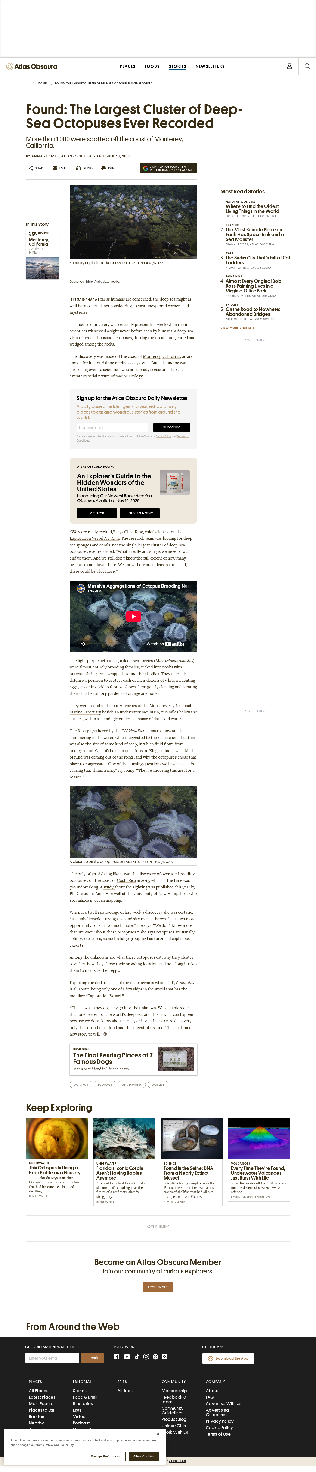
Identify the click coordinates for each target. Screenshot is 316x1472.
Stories (42, 83)
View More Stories (236, 327)
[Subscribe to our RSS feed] (164, 1357)
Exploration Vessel (94, 539)
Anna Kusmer (45, 156)
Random (37, 1416)
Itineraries (83, 1403)
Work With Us (175, 1432)
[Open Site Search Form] (307, 66)
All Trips (125, 1390)
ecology (105, 1084)
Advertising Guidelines (217, 1412)
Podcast (81, 1423)
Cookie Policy (219, 1427)
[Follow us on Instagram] (146, 1357)
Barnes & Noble (140, 513)
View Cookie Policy (60, 1445)
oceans (158, 1084)
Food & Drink (85, 1397)
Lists (77, 1410)
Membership (174, 1390)
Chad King (133, 532)
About (212, 1390)
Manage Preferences (105, 1456)
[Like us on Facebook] (116, 1357)
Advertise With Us (224, 1403)
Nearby (36, 1423)
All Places (39, 1390)
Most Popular (42, 1403)
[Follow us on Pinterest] (155, 1357)
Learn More (158, 1287)
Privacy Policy (163, 436)
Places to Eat (41, 1410)
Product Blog (174, 1419)
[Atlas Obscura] (32, 67)
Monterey (152, 357)
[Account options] (289, 66)
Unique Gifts (174, 1426)
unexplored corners (164, 306)
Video (79, 1416)
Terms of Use (218, 1434)
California (171, 357)
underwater (132, 1084)
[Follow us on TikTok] (137, 1357)
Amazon (97, 513)
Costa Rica (126, 881)
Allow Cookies (143, 1456)
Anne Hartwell (108, 894)
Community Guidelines (173, 1410)
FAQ (210, 1397)
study (109, 887)
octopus (81, 1084)
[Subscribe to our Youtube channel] (127, 1357)
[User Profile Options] (289, 66)
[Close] (158, 1434)
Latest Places (42, 1397)
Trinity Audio (94, 281)
